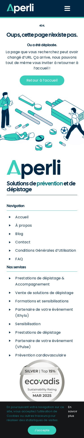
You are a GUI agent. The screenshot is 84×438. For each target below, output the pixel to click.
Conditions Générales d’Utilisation (45, 250)
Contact (22, 242)
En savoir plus (72, 411)
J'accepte (42, 430)
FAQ (19, 259)
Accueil (21, 217)
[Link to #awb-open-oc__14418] (67, 8)
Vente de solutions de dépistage (44, 292)
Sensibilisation (28, 323)
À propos (23, 225)
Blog (19, 233)
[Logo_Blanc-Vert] (20, 5)
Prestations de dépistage (38, 332)
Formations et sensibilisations (42, 301)
